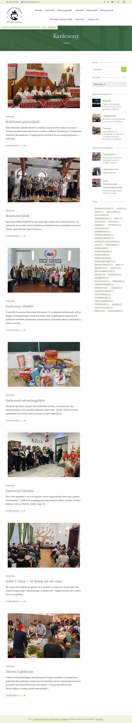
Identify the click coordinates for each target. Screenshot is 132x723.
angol (99, 212)
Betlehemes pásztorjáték (22, 122)
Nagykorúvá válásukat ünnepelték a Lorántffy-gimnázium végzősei (112, 106)
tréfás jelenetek (104, 301)
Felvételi (49, 10)
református (101, 278)
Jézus (99, 245)
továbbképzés (103, 298)
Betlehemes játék (17, 216)
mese (119, 265)
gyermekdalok (103, 232)
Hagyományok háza (110, 169)
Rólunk (38, 10)
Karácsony (10, 116)
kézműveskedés (103, 251)
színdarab (119, 281)
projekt (100, 275)
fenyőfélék (114, 225)
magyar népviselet (105, 261)
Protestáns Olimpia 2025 (60, 19)
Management (106, 10)
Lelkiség (78, 10)
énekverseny (115, 311)
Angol (105, 181)
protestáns (115, 275)
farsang (100, 225)
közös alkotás (103, 258)
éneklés (100, 311)
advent (121, 208)
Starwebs (99, 719)
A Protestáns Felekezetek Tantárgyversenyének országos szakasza (112, 160)
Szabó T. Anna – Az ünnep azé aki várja (34, 581)
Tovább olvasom (12, 145)
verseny (117, 304)
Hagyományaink (109, 173)
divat (118, 218)
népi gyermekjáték (105, 271)
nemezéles (101, 268)
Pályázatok (91, 10)
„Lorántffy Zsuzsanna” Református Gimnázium (50, 719)
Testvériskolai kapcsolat (112, 187)
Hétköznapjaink (64, 10)
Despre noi (92, 19)
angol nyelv (113, 212)
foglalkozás (102, 228)
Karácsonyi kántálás (20, 491)
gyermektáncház (104, 238)
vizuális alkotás (104, 307)
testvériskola (103, 294)
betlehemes (101, 215)
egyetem (100, 222)
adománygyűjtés (104, 208)
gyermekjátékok (104, 235)
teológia (116, 288)
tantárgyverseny (104, 284)
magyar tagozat (104, 265)
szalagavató (102, 281)
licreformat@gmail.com (31, 2)
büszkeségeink (103, 218)
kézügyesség (102, 255)
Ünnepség (107, 101)
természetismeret (105, 291)
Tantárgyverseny (109, 116)
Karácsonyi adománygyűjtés (25, 400)
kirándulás (101, 248)
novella (115, 268)
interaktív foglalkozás (107, 241)
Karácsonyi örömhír (20, 306)
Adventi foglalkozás (19, 672)
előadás (113, 222)
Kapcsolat (79, 19)
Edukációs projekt (110, 184)
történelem (101, 304)
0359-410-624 (13, 2)
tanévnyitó (101, 288)
